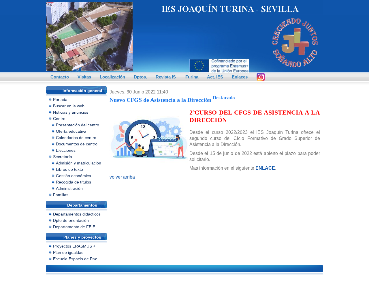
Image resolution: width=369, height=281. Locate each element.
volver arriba (122, 177)
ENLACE (265, 168)
